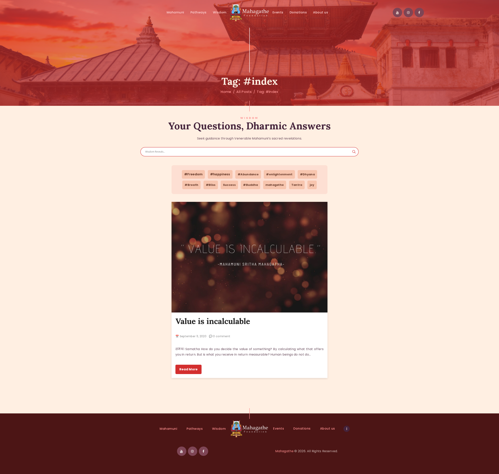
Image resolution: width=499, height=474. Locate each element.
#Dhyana (307, 174)
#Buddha (250, 185)
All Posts (244, 91)
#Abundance (248, 174)
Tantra (296, 185)
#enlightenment (279, 174)
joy (312, 185)
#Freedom (193, 174)
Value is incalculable (212, 321)
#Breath (191, 185)
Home (226, 92)
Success (229, 185)
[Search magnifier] (354, 151)
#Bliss (211, 185)
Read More (188, 369)
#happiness (220, 174)
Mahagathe (284, 451)
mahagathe (274, 185)
